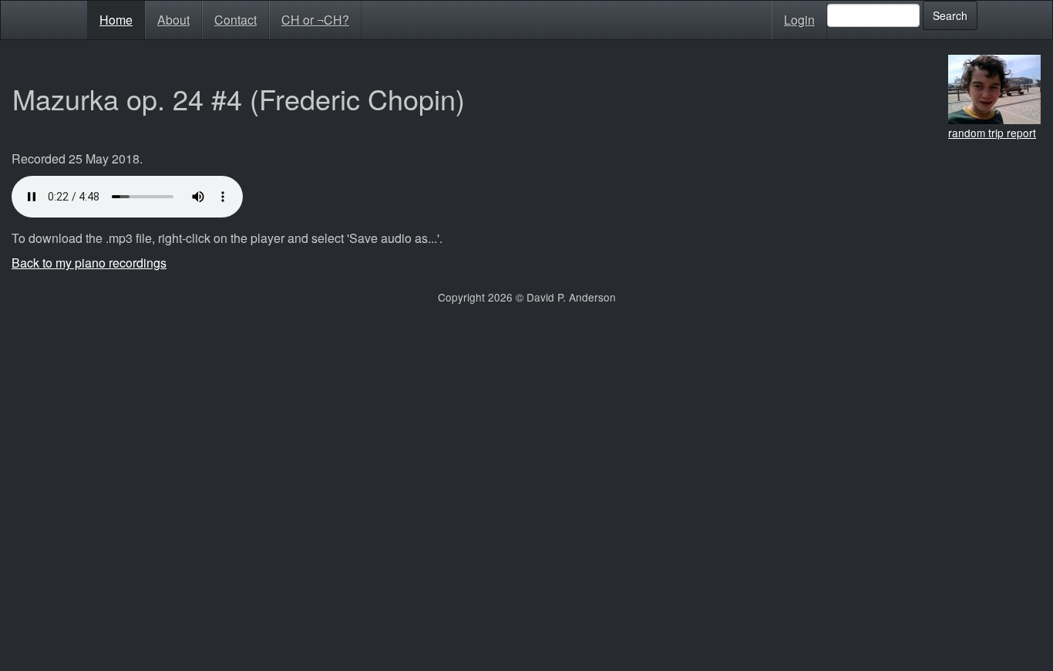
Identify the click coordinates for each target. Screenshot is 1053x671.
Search (950, 15)
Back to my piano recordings (89, 262)
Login (799, 20)
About (173, 20)
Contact (235, 20)
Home (116, 20)
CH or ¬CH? (315, 20)
